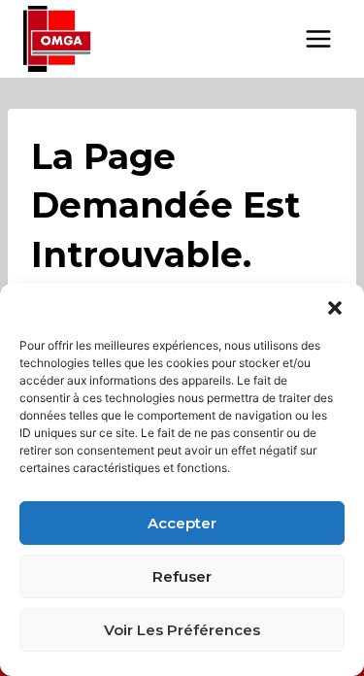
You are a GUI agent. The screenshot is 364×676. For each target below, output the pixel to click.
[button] (335, 308)
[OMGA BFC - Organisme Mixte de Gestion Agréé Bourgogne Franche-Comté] (57, 39)
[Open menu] (318, 38)
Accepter (182, 523)
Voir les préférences (182, 630)
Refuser (182, 576)
